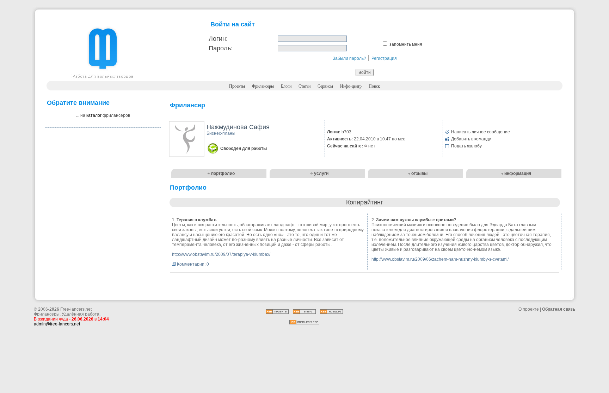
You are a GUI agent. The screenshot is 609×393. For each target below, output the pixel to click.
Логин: (218, 38)
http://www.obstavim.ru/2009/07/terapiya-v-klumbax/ (221, 254)
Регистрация (384, 58)
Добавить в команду (471, 139)
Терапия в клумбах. (197, 219)
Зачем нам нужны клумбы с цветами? (416, 219)
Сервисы (325, 86)
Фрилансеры (263, 86)
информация (517, 173)
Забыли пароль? (349, 58)
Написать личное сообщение (480, 131)
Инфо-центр (351, 86)
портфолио (223, 173)
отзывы (419, 173)
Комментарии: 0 (193, 264)
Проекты (237, 86)
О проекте (528, 309)
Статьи (304, 86)
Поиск (374, 86)
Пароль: (221, 48)
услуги (321, 173)
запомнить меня (405, 44)
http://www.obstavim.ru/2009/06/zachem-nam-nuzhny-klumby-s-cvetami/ (440, 259)
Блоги (286, 86)
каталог (94, 115)
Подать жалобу (466, 146)
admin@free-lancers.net (57, 324)
